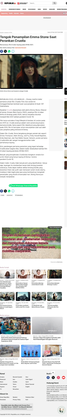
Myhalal (16, 13)
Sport (27, 382)
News (1, 382)
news (45, 9)
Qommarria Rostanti (20, 47)
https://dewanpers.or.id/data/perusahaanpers (14, 409)
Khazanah (2, 379)
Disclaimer (3, 399)
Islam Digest (29, 379)
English (28, 386)
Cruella (9, 110)
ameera (3, 9)
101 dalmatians (19, 195)
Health (11, 13)
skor (24, 9)
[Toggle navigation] (2, 3)
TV (1, 389)
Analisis (15, 382)
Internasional (3, 384)
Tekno (22, 13)
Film (11, 32)
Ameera (2, 377)
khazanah (31, 9)
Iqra (14, 379)
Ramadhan (16, 389)
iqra (39, 9)
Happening (4, 13)
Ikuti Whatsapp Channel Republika (24, 186)
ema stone (9, 195)
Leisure (7, 32)
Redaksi (15, 397)
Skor (27, 377)
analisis (52, 9)
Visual (14, 386)
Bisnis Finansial (30, 384)
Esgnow (2, 386)
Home (1, 32)
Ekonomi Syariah (14, 9)
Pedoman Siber (30, 397)
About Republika (4, 397)
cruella (2, 195)
